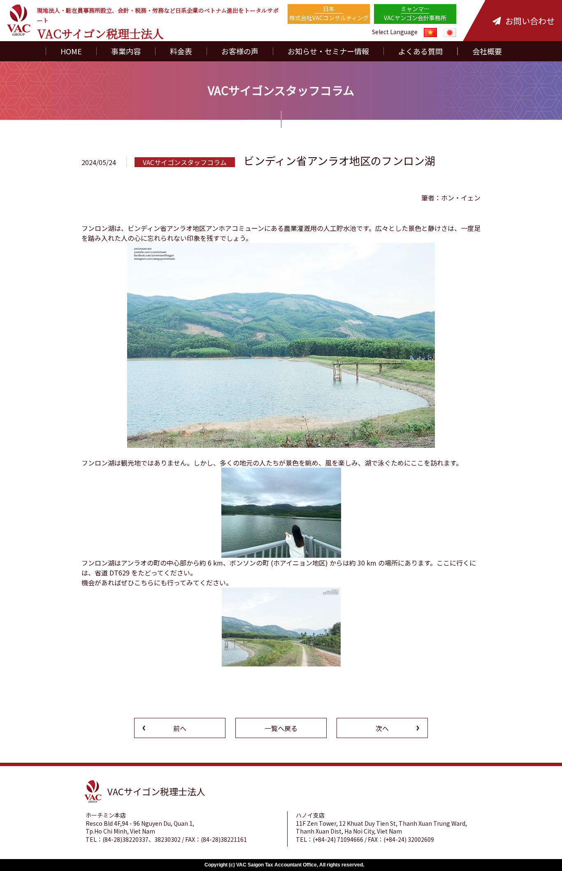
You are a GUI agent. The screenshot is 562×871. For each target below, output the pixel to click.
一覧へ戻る (281, 728)
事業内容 (126, 51)
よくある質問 (420, 51)
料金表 (181, 51)
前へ (179, 728)
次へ (382, 728)
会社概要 (487, 51)
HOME (71, 51)
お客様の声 (239, 51)
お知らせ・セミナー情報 (328, 51)
